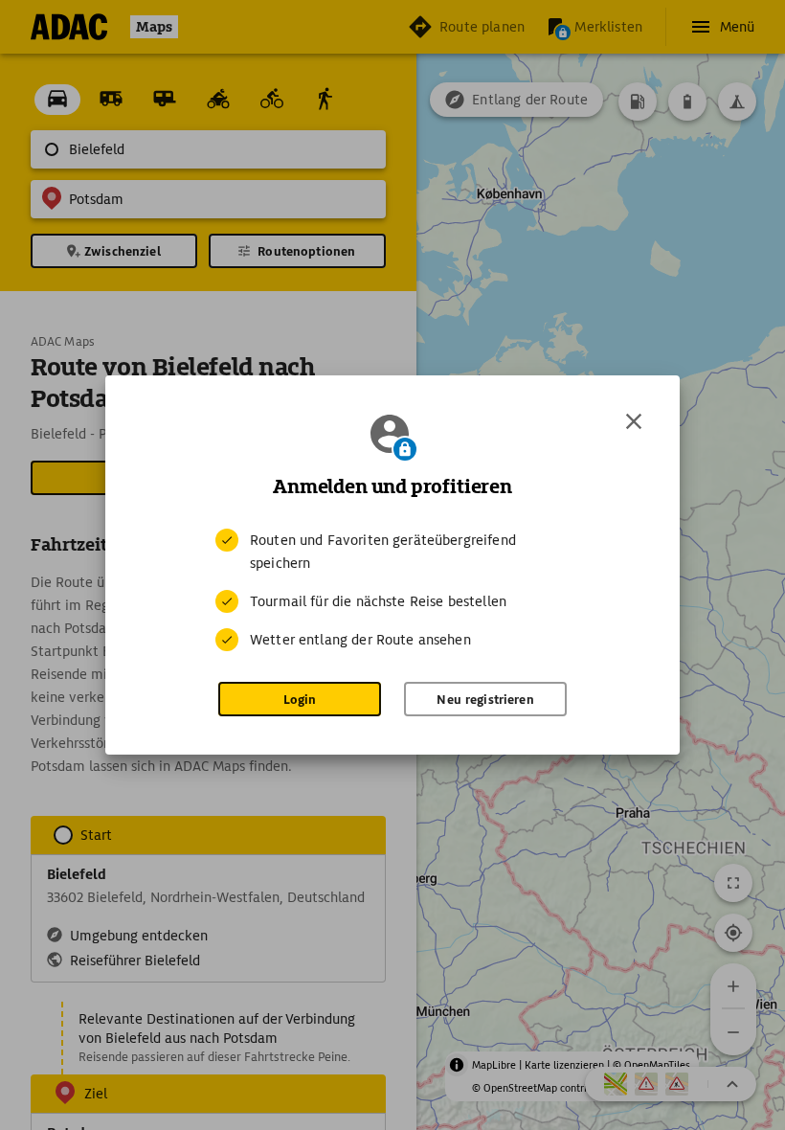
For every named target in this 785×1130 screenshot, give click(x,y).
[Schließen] (634, 421)
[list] (392, 590)
